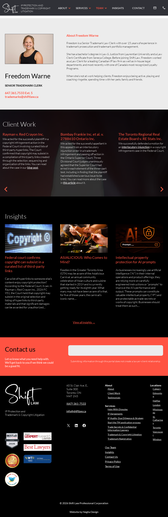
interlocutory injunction (136, 147)
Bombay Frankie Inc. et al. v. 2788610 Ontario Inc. (82, 136)
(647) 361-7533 (76, 403)
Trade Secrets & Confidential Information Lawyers (122, 428)
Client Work (114, 393)
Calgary (157, 389)
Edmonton (157, 395)
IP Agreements (115, 413)
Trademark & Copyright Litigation (125, 434)
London (156, 405)
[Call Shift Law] (164, 7)
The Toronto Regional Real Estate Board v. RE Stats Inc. (140, 136)
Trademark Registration (120, 438)
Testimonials (114, 397)
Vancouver (158, 433)
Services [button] (81, 8)
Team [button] (99, 8)
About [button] (62, 8)
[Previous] (6, 189)
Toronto (157, 427)
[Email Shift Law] (155, 7)
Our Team (110, 447)
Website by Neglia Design (84, 511)
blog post (32, 167)
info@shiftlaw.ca (76, 411)
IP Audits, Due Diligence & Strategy (125, 418)
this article (69, 182)
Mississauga (158, 411)
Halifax (156, 400)
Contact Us (111, 456)
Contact (138, 8)
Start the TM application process (124, 422)
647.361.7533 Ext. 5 (19, 93)
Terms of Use (112, 466)
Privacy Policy (113, 461)
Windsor (157, 439)
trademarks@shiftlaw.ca (21, 97)
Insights (118, 8)
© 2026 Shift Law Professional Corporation (84, 503)
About (111, 389)
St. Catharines (158, 419)
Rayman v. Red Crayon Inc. (23, 134)
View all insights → (84, 322)
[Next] (162, 189)
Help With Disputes (118, 409)
